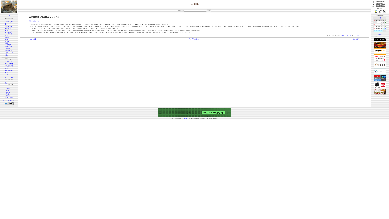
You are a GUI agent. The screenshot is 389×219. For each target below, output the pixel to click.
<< (375, 18)
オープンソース (9, 67)
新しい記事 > (356, 39)
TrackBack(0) (356, 35)
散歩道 (6, 43)
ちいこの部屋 (8, 32)
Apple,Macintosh (9, 23)
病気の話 (8, 48)
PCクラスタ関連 (9, 70)
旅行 (6, 54)
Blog (6, 25)
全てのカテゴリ (9, 21)
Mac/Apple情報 (9, 65)
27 (374, 30)
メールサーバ (8, 26)
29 (378, 30)
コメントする (348, 35)
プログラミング (9, 52)
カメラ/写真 (8, 45)
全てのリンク (8, 61)
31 (381, 30)
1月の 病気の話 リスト (194, 39)
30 (379, 30)
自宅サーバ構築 (9, 63)
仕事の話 (7, 37)
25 (383, 28)
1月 (380, 18)
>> (384, 18)
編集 (343, 35)
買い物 (6, 30)
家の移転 (7, 41)
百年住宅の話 (8, 46)
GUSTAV (186, 118)
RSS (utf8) (7, 96)
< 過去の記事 (32, 39)
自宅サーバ (8, 28)
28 (376, 30)
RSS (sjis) (7, 94)
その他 (6, 56)
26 (385, 28)
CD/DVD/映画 (8, 34)
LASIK (6, 35)
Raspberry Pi (8, 50)
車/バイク (7, 39)
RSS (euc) (7, 92)
